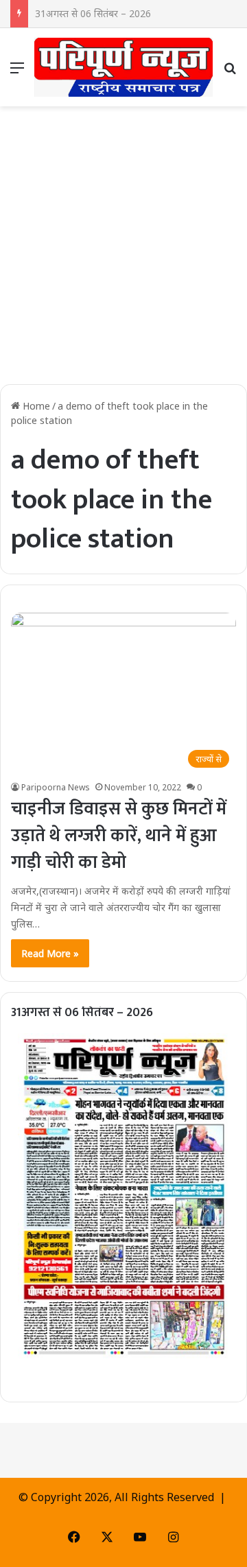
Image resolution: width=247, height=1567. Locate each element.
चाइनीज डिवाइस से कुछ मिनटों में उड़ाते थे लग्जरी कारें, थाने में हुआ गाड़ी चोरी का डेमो (118, 835)
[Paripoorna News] (123, 67)
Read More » (50, 953)
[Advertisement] (123, 250)
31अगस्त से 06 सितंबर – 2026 (82, 1012)
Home (35, 405)
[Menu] (17, 72)
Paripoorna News (55, 787)
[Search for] (230, 72)
